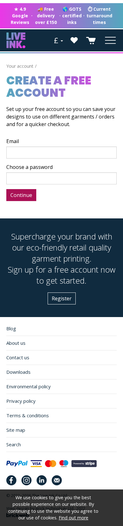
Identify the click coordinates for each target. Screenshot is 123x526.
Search (13, 444)
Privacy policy (21, 401)
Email (12, 141)
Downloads (18, 372)
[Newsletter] (56, 480)
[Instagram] (26, 480)
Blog (11, 328)
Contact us (17, 357)
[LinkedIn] (41, 480)
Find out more (73, 518)
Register (62, 298)
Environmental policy (28, 386)
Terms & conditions (27, 415)
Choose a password (29, 167)
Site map (15, 430)
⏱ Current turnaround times (99, 15)
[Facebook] (11, 480)
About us (16, 343)
